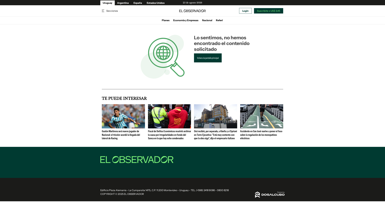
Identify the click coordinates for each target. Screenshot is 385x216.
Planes (165, 20)
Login (245, 10)
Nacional (207, 20)
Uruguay (107, 2)
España (138, 2)
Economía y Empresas (185, 20)
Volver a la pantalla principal (208, 57)
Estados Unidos (156, 2)
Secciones (103, 11)
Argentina (123, 2)
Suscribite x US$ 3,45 (268, 10)
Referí (219, 20)
